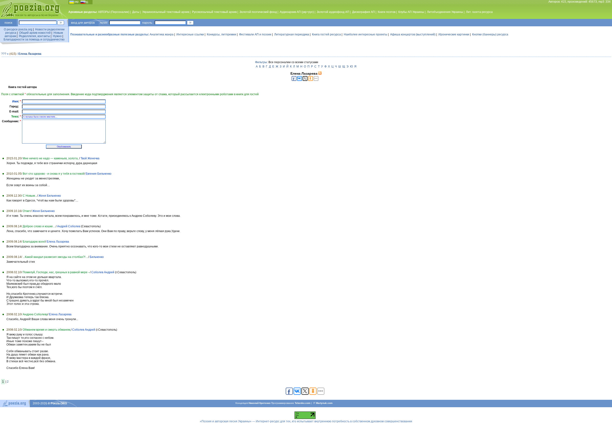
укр (76, 1)
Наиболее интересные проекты (365, 34)
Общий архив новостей (35, 32)
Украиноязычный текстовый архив (165, 12)
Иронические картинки (453, 34)
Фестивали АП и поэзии (255, 34)
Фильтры (261, 62)
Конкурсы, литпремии (221, 34)
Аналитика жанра (162, 34)
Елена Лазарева (29, 54)
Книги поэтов (386, 12)
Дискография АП (363, 12)
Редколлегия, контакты (34, 36)
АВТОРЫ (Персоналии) (113, 12)
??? (3, 54)
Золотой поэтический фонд (258, 12)
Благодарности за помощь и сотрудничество (34, 39)
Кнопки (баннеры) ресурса (490, 34)
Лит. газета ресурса (479, 12)
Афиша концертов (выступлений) (413, 34)
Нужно (57, 36)
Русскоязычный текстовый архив (214, 12)
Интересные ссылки (190, 34)
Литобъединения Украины (445, 12)
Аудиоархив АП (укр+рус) (297, 12)
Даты (135, 12)
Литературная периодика (291, 34)
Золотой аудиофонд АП (333, 12)
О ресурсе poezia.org (18, 29)
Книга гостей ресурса (326, 34)
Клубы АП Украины (411, 12)
